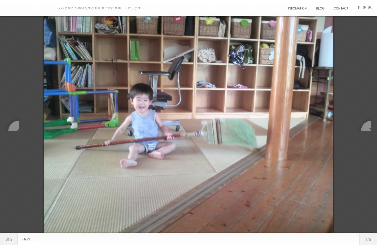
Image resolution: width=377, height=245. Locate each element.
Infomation (297, 8)
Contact (341, 8)
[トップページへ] (279, 8)
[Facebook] (358, 8)
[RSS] (370, 8)
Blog (320, 8)
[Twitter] (364, 8)
